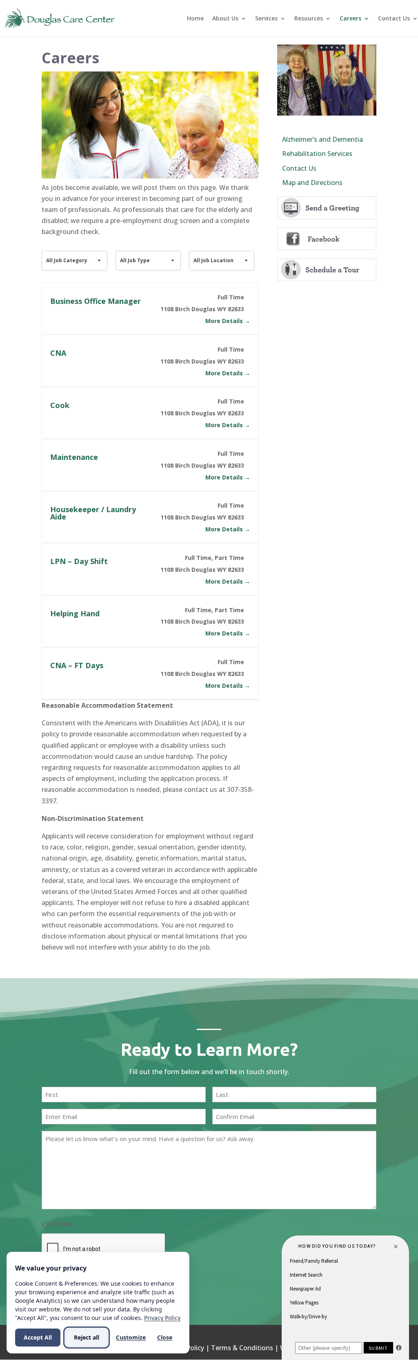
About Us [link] (225, 19)
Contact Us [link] (394, 19)
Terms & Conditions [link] (242, 1347)
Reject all (86, 1337)
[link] (60, 17)
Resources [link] (308, 19)
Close (164, 1337)
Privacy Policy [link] (162, 1318)
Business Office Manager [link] (95, 301)
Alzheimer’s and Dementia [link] (322, 139)
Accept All (38, 1337)
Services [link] (266, 19)
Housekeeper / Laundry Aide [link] (93, 513)
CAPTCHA (57, 1224)
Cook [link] (59, 405)
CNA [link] (58, 353)
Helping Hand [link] (75, 613)
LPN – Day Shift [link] (79, 561)
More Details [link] (225, 321)
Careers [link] (350, 19)
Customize (131, 1337)
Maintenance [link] (74, 457)
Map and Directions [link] (312, 182)
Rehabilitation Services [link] (317, 153)
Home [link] (195, 19)
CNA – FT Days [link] (76, 665)
